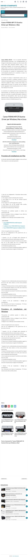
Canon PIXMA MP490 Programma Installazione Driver (14, 227)
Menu (3, 11)
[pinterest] (9, 406)
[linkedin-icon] (23, 2)
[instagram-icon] (21, 2)
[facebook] (2, 406)
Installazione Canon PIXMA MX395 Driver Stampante (14, 225)
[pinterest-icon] (26, 2)
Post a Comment (12, 27)
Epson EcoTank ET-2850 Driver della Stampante (15, 499)
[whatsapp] (12, 406)
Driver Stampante (9, 6)
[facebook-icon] (15, 2)
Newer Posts (3, 478)
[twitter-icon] (18, 2)
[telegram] (15, 406)
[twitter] (5, 406)
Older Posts (24, 478)
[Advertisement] (14, 44)
